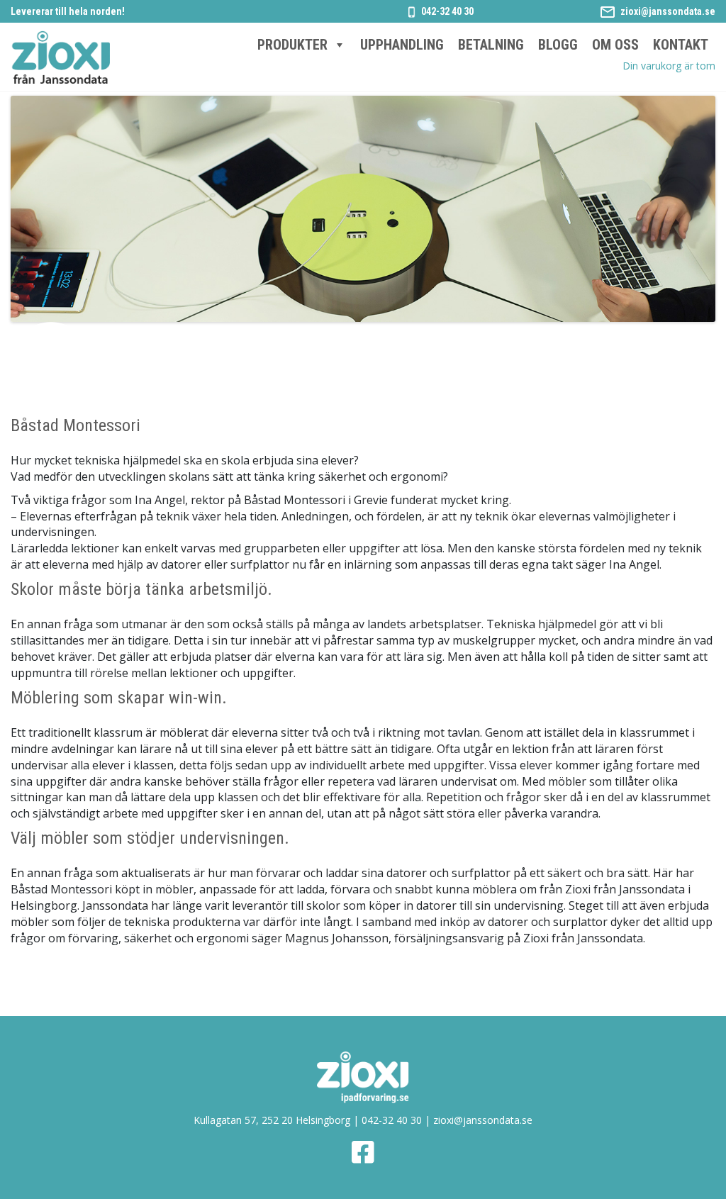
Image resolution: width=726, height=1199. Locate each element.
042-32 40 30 (447, 11)
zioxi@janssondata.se (667, 11)
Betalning (491, 44)
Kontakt (680, 44)
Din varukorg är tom (668, 65)
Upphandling (402, 44)
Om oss (615, 44)
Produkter (292, 44)
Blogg (558, 44)
